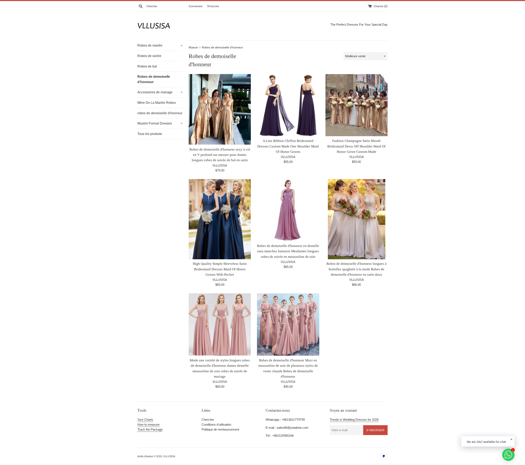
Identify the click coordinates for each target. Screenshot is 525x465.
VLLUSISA (169, 456)
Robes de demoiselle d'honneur (153, 79)
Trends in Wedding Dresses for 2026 (354, 419)
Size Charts (145, 419)
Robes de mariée (160, 45)
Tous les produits (149, 134)
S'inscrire (213, 6)
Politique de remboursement (220, 429)
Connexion (196, 6)
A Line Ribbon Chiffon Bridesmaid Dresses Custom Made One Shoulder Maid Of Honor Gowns (288, 146)
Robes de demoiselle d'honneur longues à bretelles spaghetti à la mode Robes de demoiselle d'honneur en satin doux (356, 269)
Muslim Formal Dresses (160, 123)
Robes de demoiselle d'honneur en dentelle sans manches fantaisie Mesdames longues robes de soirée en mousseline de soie (288, 251)
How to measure (148, 424)
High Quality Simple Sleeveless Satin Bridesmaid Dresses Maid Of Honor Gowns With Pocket (220, 269)
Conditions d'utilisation (216, 424)
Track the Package (150, 429)
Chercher (208, 419)
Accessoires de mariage (160, 92)
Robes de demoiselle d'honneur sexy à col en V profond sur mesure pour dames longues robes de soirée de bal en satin (219, 154)
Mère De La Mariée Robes (156, 102)
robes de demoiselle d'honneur (159, 113)
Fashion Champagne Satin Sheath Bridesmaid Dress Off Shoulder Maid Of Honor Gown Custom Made (356, 146)
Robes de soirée (149, 56)
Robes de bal (147, 66)
